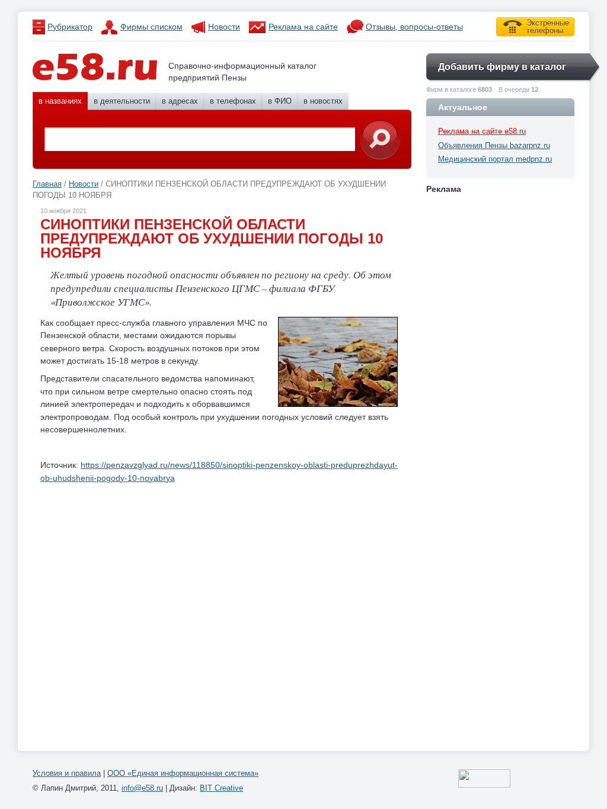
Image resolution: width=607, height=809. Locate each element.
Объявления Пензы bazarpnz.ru (494, 145)
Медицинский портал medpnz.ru (495, 159)
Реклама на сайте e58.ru (482, 131)
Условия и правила (67, 773)
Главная (47, 183)
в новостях (323, 101)
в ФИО (280, 101)
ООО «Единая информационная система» (182, 773)
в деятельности (122, 101)
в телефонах (233, 101)
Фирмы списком (151, 26)
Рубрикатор (69, 26)
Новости (224, 26)
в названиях (60, 101)
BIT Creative (221, 788)
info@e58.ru (142, 788)
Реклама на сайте (303, 26)
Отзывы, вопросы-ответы (414, 26)
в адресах (180, 101)
